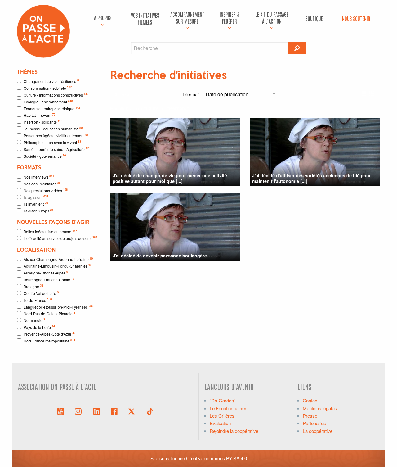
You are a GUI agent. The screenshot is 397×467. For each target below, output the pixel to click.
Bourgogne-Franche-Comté (49, 279)
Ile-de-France (38, 300)
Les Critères (222, 415)
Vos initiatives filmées (145, 18)
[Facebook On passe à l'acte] (114, 411)
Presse (310, 415)
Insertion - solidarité (43, 122)
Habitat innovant (39, 115)
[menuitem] (103, 18)
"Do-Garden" (222, 400)
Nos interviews (39, 176)
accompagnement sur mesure (187, 17)
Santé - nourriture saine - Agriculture (57, 149)
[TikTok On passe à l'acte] (150, 411)
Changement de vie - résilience (52, 81)
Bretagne (33, 286)
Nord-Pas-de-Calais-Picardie (49, 313)
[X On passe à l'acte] (132, 411)
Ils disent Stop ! (38, 210)
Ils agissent (36, 197)
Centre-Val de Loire (41, 293)
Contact (311, 400)
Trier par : (192, 94)
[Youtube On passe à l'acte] (61, 411)
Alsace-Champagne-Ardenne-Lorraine (58, 259)
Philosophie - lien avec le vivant (52, 142)
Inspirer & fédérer (229, 17)
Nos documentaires (42, 183)
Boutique (314, 18)
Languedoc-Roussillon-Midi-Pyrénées (58, 307)
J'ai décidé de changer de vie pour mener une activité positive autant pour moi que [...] (170, 178)
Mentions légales (320, 408)
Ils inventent (36, 204)
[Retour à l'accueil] (43, 30)
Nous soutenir (356, 18)
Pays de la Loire (39, 327)
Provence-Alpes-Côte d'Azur (49, 334)
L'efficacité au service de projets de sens (60, 238)
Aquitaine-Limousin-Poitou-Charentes (57, 266)
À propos (102, 17)
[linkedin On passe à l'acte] (97, 411)
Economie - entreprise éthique (52, 108)
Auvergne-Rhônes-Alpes (46, 272)
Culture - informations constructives (56, 94)
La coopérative (317, 431)
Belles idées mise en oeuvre (50, 231)
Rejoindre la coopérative (234, 431)
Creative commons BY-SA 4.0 (216, 458)
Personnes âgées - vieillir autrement (56, 135)
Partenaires (314, 423)
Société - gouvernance (45, 156)
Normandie (34, 320)
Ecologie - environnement (48, 101)
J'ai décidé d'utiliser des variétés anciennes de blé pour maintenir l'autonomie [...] (311, 178)
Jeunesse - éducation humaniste (53, 128)
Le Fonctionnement (229, 408)
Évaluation (220, 423)
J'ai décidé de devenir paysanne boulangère (160, 255)
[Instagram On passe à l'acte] (79, 411)
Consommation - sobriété (48, 88)
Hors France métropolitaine (49, 340)
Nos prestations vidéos (46, 190)
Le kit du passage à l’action (271, 17)
